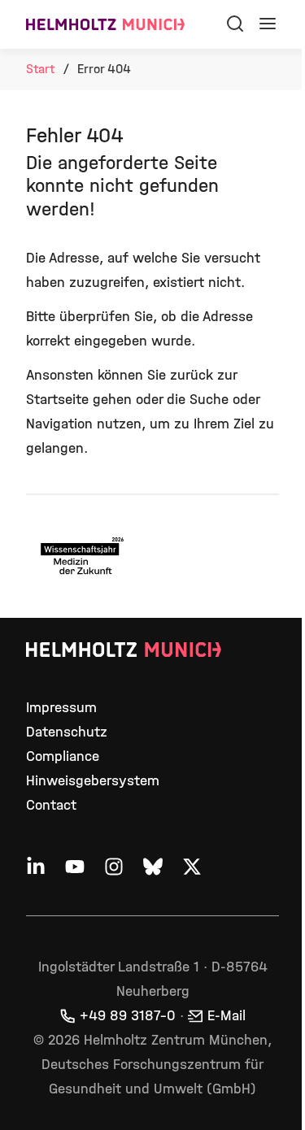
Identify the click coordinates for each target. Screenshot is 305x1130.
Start (40, 68)
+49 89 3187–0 (128, 1015)
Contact (51, 805)
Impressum (61, 707)
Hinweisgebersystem (92, 780)
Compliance (62, 756)
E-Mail (226, 1015)
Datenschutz (66, 732)
